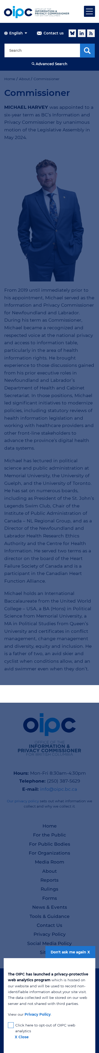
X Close (22, 1037)
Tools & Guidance (50, 916)
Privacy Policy (50, 934)
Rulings (49, 889)
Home (50, 826)
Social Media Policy (49, 943)
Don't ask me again (68, 952)
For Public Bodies (49, 844)
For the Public (49, 835)
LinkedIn (82, 33)
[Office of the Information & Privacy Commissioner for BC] (36, 12)
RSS (91, 33)
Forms (49, 898)
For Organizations (49, 853)
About (49, 871)
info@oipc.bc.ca (58, 789)
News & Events (49, 907)
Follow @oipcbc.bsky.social (72, 33)
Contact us (54, 33)
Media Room (49, 862)
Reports (49, 880)
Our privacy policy (23, 801)
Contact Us (49, 925)
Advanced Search (51, 64)
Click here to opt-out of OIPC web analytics (45, 1028)
